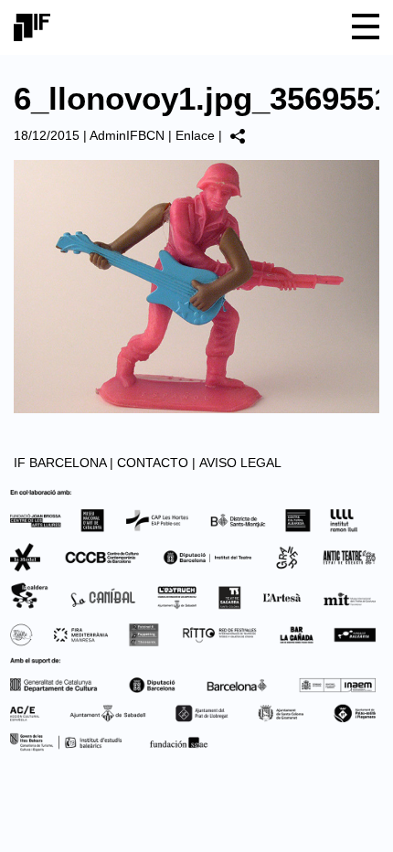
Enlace (195, 135)
